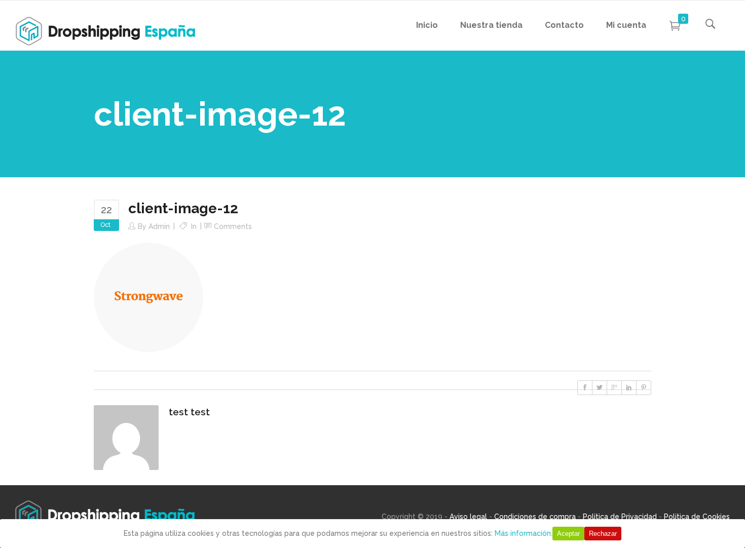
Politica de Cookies (697, 517)
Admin (159, 226)
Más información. (523, 533)
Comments (233, 226)
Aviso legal (468, 517)
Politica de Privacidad (620, 517)
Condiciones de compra (535, 517)
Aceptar (568, 533)
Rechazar (603, 533)
